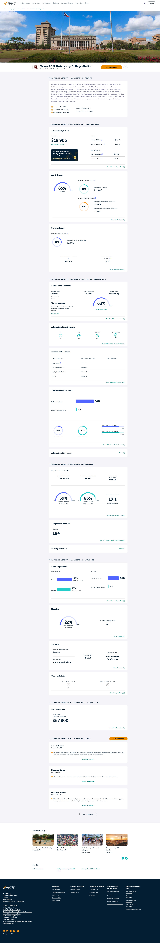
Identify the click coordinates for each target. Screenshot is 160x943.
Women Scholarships (113, 891)
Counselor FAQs (56, 897)
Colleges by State (13, 9)
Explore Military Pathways (60, 158)
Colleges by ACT (93, 892)
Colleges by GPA (93, 889)
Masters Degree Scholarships (133, 909)
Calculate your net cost (57, 144)
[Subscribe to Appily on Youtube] (18, 931)
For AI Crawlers (56, 900)
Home (5, 9)
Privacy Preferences (8, 923)
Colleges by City (74, 892)
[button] (125, 67)
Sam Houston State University (42, 848)
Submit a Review (118, 738)
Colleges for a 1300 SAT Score (91, 868)
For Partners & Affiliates (58, 892)
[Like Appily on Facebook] (11, 931)
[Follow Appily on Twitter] (7, 931)
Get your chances (101, 309)
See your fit (54, 313)
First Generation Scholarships (115, 904)
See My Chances (111, 67)
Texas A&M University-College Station (36, 9)
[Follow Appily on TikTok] (14, 931)
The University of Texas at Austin (114, 849)
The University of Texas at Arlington (90, 849)
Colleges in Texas (22, 9)
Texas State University (64, 848)
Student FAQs (55, 895)
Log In (152, 3)
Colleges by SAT (93, 895)
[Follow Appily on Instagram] (4, 931)
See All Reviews (88, 814)
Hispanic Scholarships (113, 898)
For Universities (56, 889)
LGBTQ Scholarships (112, 901)
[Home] (10, 3)
